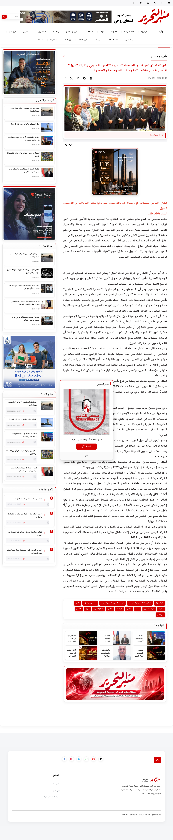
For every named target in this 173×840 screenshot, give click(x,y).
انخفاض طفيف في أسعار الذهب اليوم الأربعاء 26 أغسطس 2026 (139, 653)
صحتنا (40, 40)
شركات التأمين (149, 609)
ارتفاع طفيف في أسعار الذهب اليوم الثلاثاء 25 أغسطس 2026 (71, 653)
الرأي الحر (12, 32)
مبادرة (161, 609)
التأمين (129, 609)
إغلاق (87, 455)
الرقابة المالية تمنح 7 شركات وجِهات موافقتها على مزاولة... (139, 638)
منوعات (98, 40)
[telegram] (84, 78)
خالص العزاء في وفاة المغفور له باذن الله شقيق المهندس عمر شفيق (23, 271)
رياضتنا (56, 32)
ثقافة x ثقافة (113, 40)
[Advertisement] (124, 739)
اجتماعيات (54, 40)
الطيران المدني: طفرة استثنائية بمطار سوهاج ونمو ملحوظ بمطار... (24, 469)
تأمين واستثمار (72, 32)
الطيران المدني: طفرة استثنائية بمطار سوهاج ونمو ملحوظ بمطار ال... (23, 171)
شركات (119, 609)
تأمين (77, 603)
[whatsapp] (77, 78)
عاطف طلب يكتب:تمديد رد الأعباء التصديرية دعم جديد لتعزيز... (105, 653)
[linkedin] (169, 3)
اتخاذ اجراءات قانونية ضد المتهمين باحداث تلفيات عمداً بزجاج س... (24, 287)
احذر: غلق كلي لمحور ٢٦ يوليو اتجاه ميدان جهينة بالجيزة (24, 110)
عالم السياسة (129, 32)
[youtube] (162, 3)
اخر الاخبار (47, 246)
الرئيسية (160, 32)
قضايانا (114, 32)
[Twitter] (147, 3)
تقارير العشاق (83, 40)
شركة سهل (159, 603)
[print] (90, 78)
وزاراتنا (68, 40)
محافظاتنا (89, 32)
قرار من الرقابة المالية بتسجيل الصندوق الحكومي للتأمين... (106, 638)
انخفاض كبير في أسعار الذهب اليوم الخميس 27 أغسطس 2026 (71, 638)
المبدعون (26, 32)
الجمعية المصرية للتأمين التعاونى (112, 603)
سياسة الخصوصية (51, 797)
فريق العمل (54, 784)
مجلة (138, 609)
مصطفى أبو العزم (90, 603)
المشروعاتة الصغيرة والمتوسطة (140, 603)
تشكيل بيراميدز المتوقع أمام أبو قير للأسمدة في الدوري (22, 155)
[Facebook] (133, 3)
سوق (87, 609)
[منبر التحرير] (142, 16)
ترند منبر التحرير (45, 100)
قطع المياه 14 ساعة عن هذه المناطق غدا (25, 124)
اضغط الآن (86, 446)
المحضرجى (41, 32)
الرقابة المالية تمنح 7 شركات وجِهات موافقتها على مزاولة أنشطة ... (23, 139)
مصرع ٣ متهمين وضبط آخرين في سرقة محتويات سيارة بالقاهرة (25, 319)
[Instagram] (140, 3)
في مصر (160, 614)
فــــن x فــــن (130, 40)
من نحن (56, 790)
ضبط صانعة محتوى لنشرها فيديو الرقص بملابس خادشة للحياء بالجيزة (25, 303)
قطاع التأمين (98, 609)
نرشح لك (48, 394)
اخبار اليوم (145, 32)
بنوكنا (102, 32)
